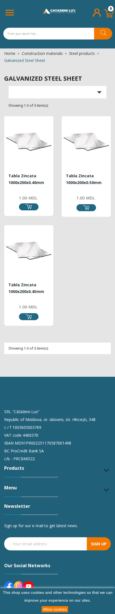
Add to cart (29, 206)
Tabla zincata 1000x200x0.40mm (26, 179)
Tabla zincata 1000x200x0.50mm (84, 179)
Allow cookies (55, 609)
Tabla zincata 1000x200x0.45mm (26, 288)
